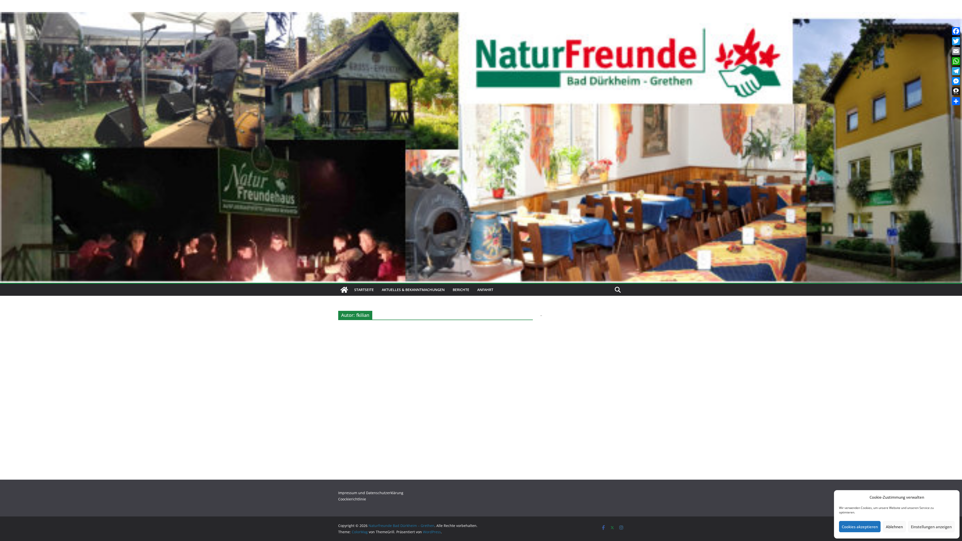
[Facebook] (956, 31)
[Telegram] (956, 71)
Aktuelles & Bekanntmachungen (413, 289)
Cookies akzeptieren (860, 526)
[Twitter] (956, 41)
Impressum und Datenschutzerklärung (370, 492)
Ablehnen (894, 526)
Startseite (364, 289)
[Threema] (956, 91)
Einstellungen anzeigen (931, 526)
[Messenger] (956, 81)
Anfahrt (485, 289)
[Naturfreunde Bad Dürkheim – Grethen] (344, 290)
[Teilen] (956, 101)
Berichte (461, 289)
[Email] (956, 51)
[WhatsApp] (956, 61)
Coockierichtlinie (352, 499)
